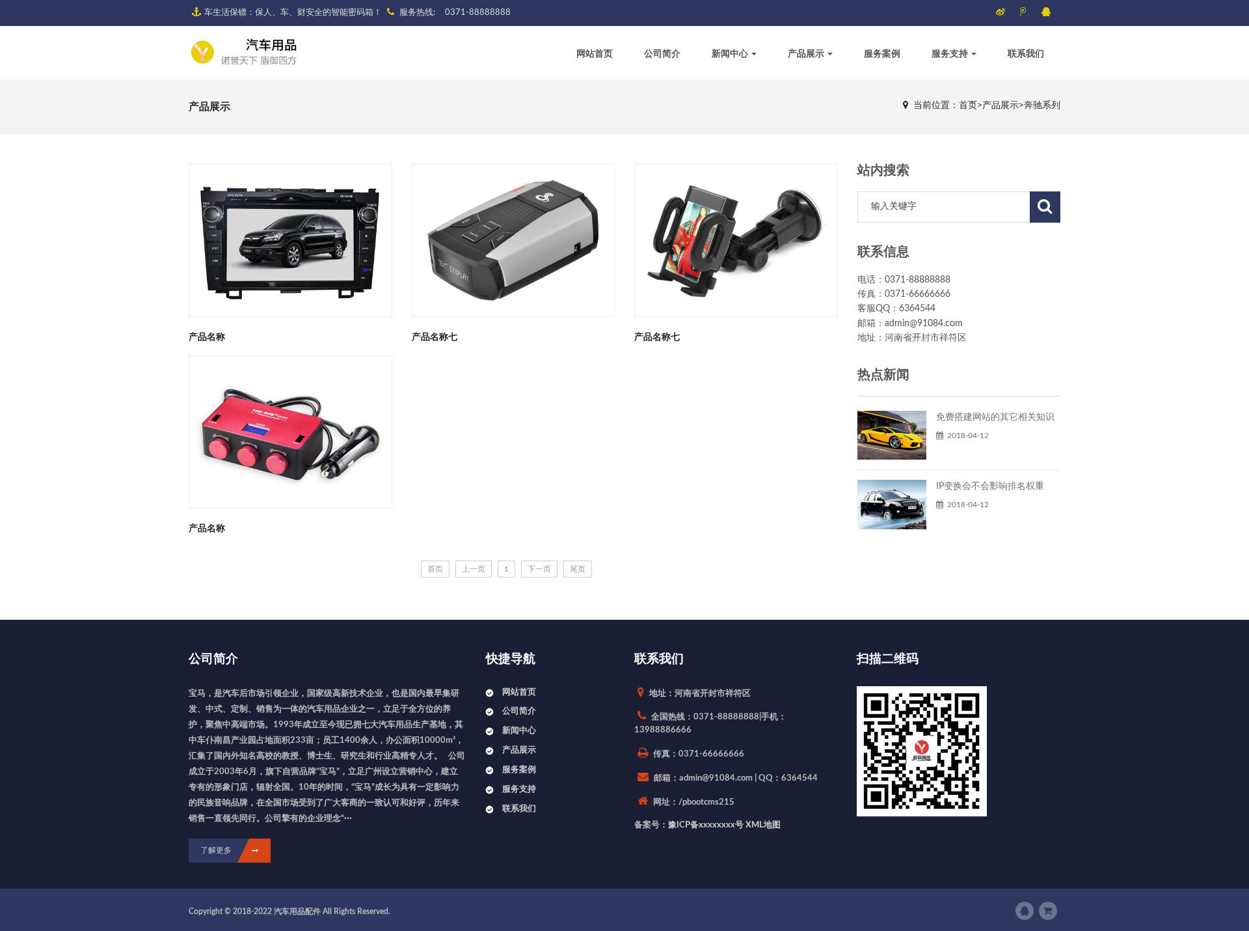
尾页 (577, 569)
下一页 (539, 569)
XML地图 (763, 825)
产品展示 (807, 54)
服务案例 (882, 54)
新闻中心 (731, 54)
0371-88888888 (478, 12)
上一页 (473, 569)
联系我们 (1026, 54)
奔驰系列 (1042, 105)
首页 (968, 105)
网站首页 (594, 54)
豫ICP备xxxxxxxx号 (706, 825)
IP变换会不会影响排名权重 (990, 486)
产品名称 (207, 337)
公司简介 (662, 54)
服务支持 (951, 54)
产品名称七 (434, 337)
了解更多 (216, 850)
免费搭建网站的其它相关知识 (995, 417)
